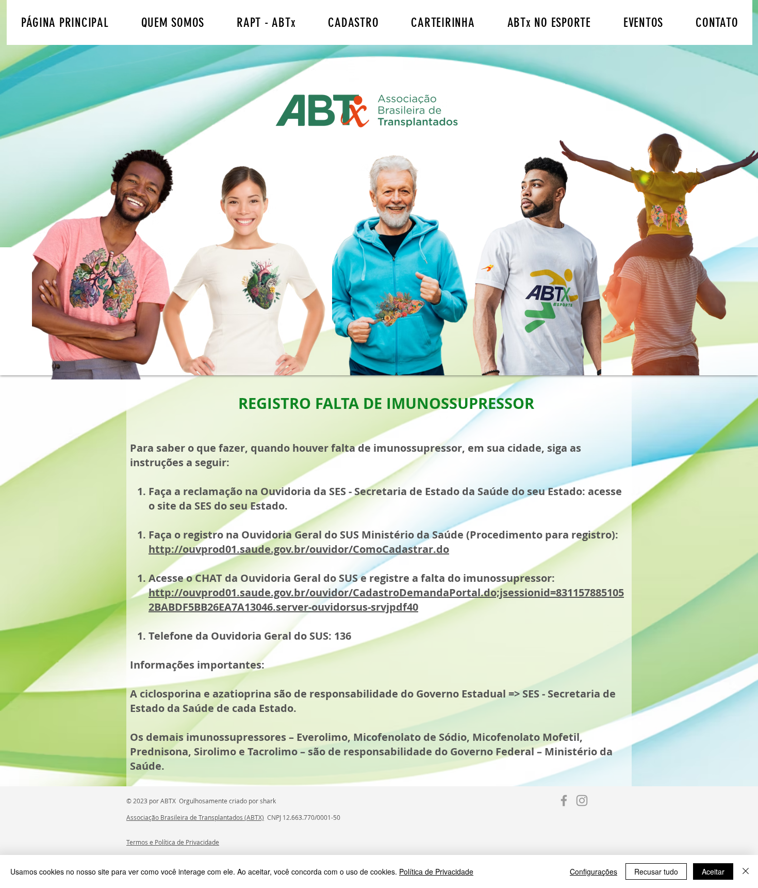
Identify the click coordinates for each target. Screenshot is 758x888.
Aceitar (713, 871)
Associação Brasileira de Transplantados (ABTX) (195, 817)
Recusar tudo (656, 871)
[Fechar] (745, 871)
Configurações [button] (593, 871)
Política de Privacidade (436, 871)
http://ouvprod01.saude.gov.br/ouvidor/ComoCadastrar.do (299, 549)
